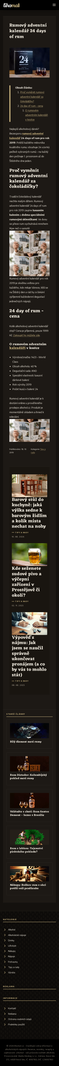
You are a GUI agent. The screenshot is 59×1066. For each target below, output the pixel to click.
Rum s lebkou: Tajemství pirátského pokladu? (26, 850)
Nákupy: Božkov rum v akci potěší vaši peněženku (28, 887)
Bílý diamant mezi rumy (25, 741)
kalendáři (17, 348)
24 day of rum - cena (31, 105)
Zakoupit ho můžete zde (26, 335)
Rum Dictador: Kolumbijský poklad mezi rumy (28, 777)
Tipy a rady (22, 532)
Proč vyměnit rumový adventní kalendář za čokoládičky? (32, 97)
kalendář (14, 138)
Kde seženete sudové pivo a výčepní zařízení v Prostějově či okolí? (26, 581)
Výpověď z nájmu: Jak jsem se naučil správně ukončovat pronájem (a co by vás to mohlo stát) (29, 656)
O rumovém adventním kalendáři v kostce (36, 115)
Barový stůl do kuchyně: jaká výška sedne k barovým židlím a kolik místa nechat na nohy (29, 513)
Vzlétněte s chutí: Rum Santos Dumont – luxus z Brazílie (29, 813)
